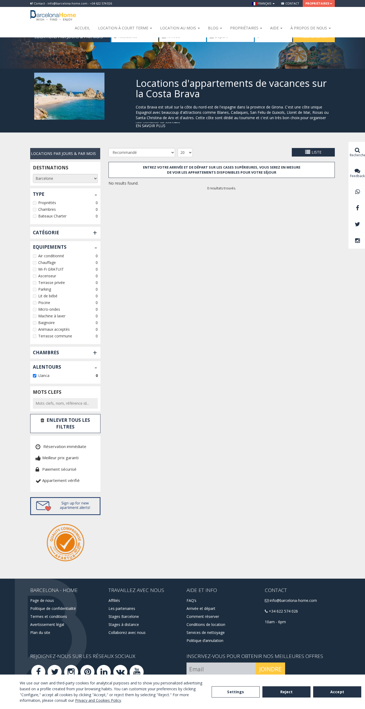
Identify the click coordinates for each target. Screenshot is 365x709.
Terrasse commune (55, 335)
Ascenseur (47, 275)
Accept (337, 691)
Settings (235, 691)
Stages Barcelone (123, 616)
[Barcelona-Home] (53, 12)
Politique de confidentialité (53, 608)
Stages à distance (123, 624)
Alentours (47, 367)
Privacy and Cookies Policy (98, 700)
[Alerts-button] (65, 506)
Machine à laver (51, 315)
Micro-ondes (49, 309)
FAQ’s (191, 600)
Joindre (270, 669)
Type (38, 194)
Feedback (357, 176)
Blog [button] (213, 27)
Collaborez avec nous (127, 632)
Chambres (47, 209)
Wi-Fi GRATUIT (51, 269)
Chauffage (47, 262)
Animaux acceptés (54, 329)
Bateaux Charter (52, 216)
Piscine (44, 302)
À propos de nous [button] (309, 27)
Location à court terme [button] (123, 27)
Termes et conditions (48, 616)
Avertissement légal (47, 624)
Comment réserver (203, 616)
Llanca (43, 375)
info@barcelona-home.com (293, 600)
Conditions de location (206, 624)
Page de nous (42, 600)
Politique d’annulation (205, 640)
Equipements (50, 247)
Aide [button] (275, 27)
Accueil (82, 27)
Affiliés (114, 600)
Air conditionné (51, 255)
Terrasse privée (51, 282)
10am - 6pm (275, 621)
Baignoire (46, 322)
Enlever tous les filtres (68, 423)
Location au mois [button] (178, 27)
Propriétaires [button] (317, 3)
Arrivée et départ (201, 608)
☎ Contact (290, 3)
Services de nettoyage (206, 632)
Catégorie (46, 232)
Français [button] (264, 3)
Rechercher (357, 155)
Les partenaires (121, 608)
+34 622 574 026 (283, 611)
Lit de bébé (47, 295)
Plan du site (40, 632)
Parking (44, 289)
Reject (286, 691)
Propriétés (47, 202)
